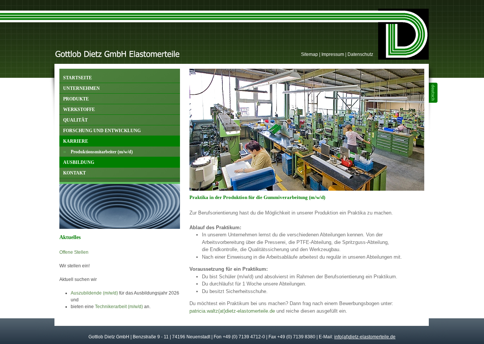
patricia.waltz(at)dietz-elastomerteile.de (232, 311)
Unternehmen (79, 87)
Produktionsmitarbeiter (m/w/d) (96, 150)
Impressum (332, 54)
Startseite (75, 76)
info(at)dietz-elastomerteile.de (365, 336)
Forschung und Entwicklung (100, 129)
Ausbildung (76, 161)
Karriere (73, 140)
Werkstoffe (77, 108)
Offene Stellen (73, 252)
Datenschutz (360, 54)
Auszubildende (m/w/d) (94, 293)
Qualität (73, 119)
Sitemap (309, 54)
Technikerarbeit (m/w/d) (119, 306)
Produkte (74, 98)
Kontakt (72, 172)
